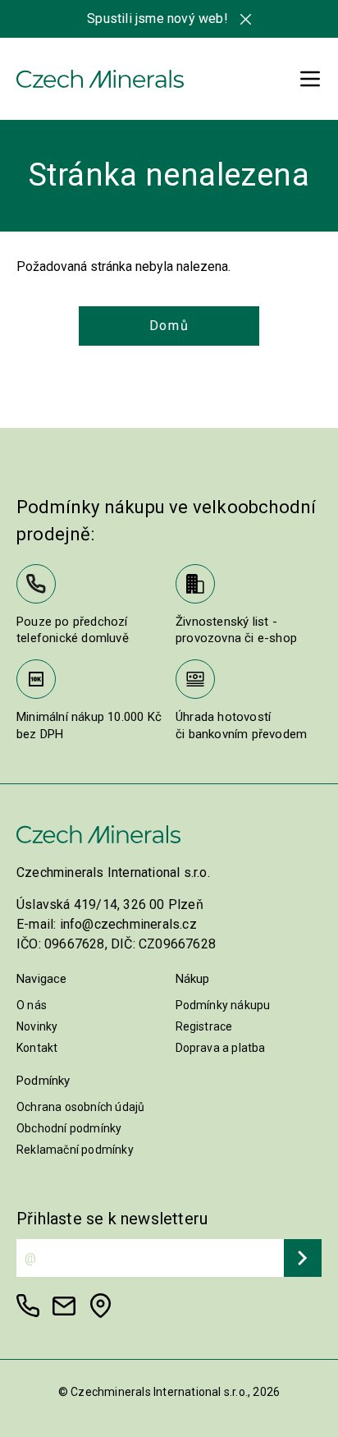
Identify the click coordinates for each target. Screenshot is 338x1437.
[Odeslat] (303, 1258)
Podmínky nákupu (223, 1005)
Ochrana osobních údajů (80, 1106)
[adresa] (100, 1305)
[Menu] (310, 78)
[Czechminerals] (100, 79)
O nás (31, 1005)
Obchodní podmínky (68, 1128)
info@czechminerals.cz (128, 924)
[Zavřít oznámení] (245, 19)
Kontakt (36, 1047)
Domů (169, 325)
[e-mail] (64, 1305)
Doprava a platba (221, 1047)
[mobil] (27, 1305)
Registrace (204, 1026)
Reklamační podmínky (75, 1149)
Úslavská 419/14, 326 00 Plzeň (109, 904)
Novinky (36, 1026)
